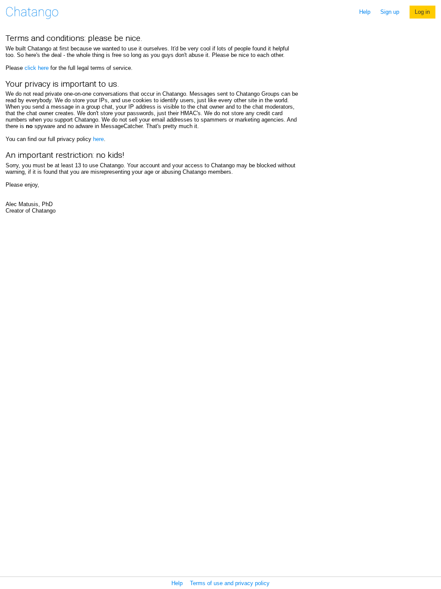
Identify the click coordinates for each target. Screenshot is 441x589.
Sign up (389, 12)
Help (364, 12)
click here (37, 68)
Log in (422, 12)
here (98, 139)
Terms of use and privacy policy (230, 583)
